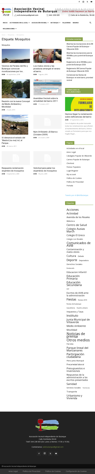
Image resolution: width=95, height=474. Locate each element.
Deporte (72, 260)
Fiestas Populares (74, 167)
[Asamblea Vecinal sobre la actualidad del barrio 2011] (47, 87)
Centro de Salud (77, 225)
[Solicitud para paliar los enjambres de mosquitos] (47, 158)
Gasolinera (71, 308)
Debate (81, 256)
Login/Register (72, 170)
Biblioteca (71, 221)
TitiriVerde (86, 388)
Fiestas (71, 299)
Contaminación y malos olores (75, 250)
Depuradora (84, 260)
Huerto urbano (82, 308)
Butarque (55, 23)
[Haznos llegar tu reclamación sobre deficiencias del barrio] (79, 104)
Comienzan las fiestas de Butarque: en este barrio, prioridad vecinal (80, 77)
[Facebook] (79, 1)
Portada (70, 185)
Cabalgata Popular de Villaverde (79, 156)
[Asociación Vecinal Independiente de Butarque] (47, 12)
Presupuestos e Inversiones (76, 369)
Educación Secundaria (74, 283)
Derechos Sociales (74, 264)
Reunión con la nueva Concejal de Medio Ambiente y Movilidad (16, 104)
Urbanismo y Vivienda (74, 396)
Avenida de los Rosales (78, 217)
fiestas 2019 (82, 300)
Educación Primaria (73, 277)
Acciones (73, 209)
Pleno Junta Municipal (75, 360)
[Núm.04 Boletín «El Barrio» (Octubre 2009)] (47, 122)
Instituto (72, 315)
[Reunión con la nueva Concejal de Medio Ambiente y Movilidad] (16, 88)
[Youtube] (91, 1)
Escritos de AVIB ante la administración (77, 294)
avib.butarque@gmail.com (53, 447)
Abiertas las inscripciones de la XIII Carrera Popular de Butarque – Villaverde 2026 (80, 46)
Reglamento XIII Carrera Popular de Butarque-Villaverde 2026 (79, 70)
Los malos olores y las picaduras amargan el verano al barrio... (46, 69)
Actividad (72, 213)
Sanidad (72, 384)
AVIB (3, 74)
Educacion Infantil (76, 272)
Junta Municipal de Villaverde (78, 320)
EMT (68, 289)
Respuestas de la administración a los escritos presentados (77, 377)
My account (71, 174)
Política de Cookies (74, 178)
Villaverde (66, 23)
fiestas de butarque (74, 304)
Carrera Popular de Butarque (78, 159)
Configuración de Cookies (76, 471)
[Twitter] (87, 1)
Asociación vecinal (39, 23)
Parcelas (70, 344)
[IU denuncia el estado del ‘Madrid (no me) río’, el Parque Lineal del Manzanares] (16, 125)
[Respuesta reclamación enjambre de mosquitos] (16, 158)
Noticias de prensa (76, 335)
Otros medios (78, 340)
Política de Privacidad (75, 182)
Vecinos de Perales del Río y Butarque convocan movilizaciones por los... (15, 69)
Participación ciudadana (75, 355)
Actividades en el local (19, 23)
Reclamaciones (9, 29)
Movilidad (72, 329)
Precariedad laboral (75, 364)
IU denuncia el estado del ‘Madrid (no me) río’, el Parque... (13, 140)
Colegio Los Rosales (75, 239)
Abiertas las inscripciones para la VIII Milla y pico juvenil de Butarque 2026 (80, 55)
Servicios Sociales (74, 387)
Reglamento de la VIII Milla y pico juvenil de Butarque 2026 (79, 63)
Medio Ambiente (76, 326)
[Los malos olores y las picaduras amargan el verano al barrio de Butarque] (47, 56)
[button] (90, 23)
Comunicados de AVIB (79, 244)
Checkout (70, 163)
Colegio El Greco (76, 235)
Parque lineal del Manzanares (77, 349)
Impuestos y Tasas (75, 311)
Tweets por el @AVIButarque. (77, 195)
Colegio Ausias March (76, 230)
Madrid (76, 23)
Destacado (70, 268)
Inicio (5, 23)
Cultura (71, 255)
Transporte (72, 391)
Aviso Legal (71, 152)
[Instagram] (83, 1)
